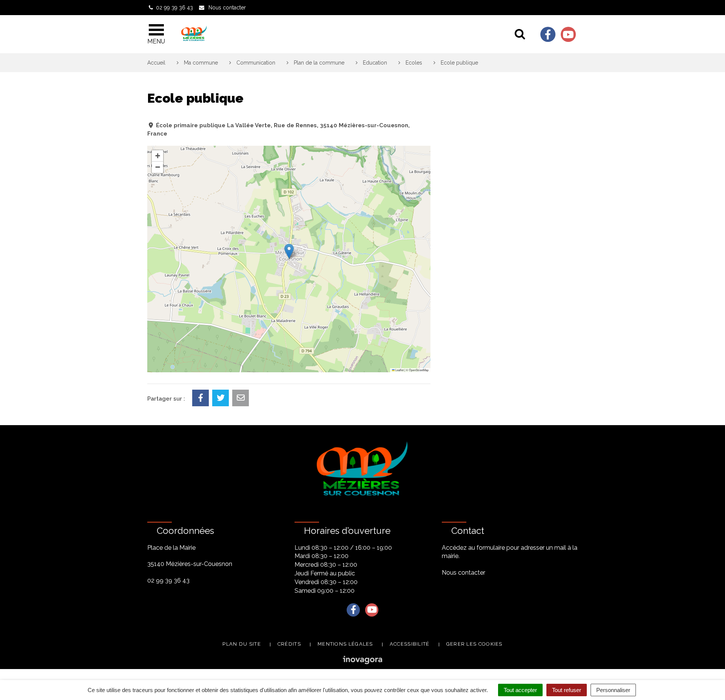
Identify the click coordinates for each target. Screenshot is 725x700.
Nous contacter (463, 572)
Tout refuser (566, 690)
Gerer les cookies (474, 644)
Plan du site (241, 644)
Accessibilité (410, 644)
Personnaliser (613, 690)
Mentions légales (345, 644)
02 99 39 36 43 (168, 580)
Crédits (289, 644)
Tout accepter (520, 690)
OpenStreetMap (419, 370)
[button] (289, 251)
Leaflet (399, 370)
